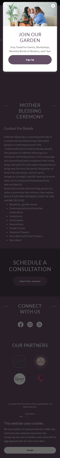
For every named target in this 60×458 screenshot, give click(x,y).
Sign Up (30, 59)
